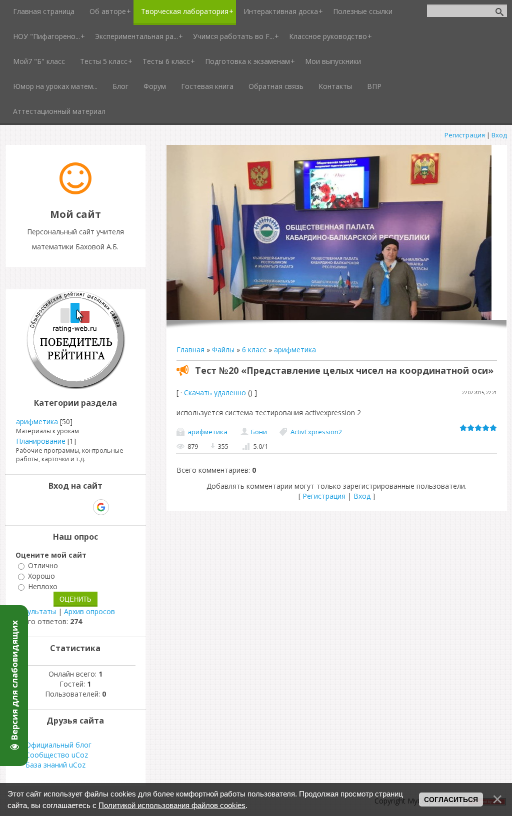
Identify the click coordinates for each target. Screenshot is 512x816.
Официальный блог (59, 745)
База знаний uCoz (56, 765)
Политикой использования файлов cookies (172, 805)
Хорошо (41, 576)
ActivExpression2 (316, 431)
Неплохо (43, 586)
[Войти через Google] (101, 507)
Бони (259, 431)
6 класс (254, 349)
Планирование (41, 441)
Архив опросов (89, 611)
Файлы (223, 349)
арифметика (295, 349)
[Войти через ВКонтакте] (49, 507)
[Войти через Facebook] (66, 507)
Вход (499, 134)
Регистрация (464, 134)
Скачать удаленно (215, 392)
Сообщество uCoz (57, 755)
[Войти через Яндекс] (83, 507)
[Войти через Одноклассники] (118, 507)
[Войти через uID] (32, 507)
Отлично (43, 565)
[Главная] (76, 191)
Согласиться (451, 800)
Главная (190, 349)
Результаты (36, 611)
